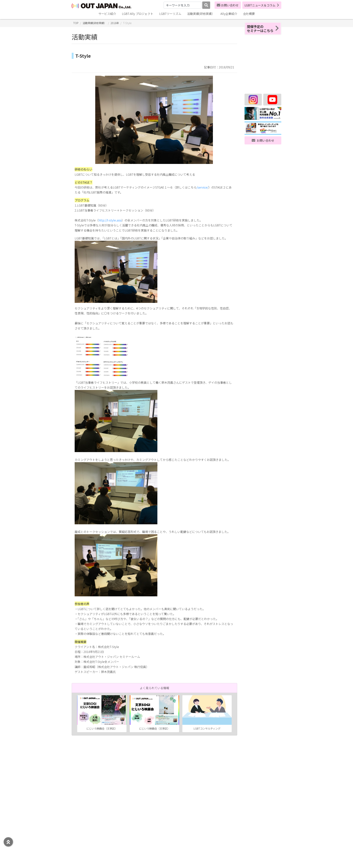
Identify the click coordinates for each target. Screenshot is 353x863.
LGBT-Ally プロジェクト (137, 13)
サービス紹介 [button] (107, 13)
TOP (76, 23)
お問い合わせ (230, 5)
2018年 (114, 23)
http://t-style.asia (110, 220)
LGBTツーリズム (170, 13)
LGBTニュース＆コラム (260, 5)
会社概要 (249, 13)
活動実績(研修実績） (201, 13)
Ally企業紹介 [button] (228, 13)
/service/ (202, 187)
